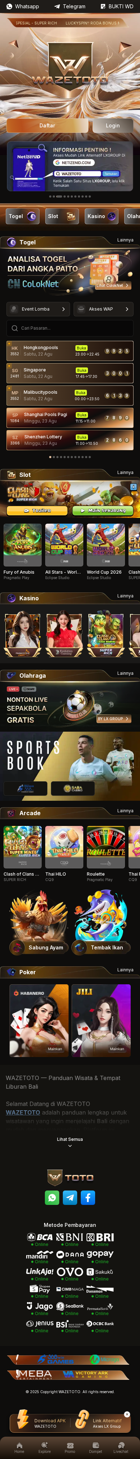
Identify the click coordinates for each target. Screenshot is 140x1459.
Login (113, 125)
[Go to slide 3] (59, 196)
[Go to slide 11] (90, 196)
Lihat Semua (70, 1139)
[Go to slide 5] (68, 196)
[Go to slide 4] (65, 196)
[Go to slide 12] (90, 457)
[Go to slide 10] (86, 196)
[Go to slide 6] (72, 196)
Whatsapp (27, 6)
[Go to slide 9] (82, 196)
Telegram (74, 6)
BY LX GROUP (110, 719)
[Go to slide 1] (50, 196)
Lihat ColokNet (110, 285)
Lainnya (125, 240)
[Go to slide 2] (54, 196)
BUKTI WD (121, 6)
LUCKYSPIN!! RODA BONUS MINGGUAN (85, 23)
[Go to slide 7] (75, 196)
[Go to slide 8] (79, 196)
